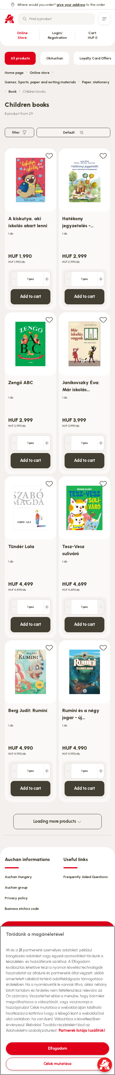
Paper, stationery (95, 82)
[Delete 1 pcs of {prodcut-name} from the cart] (14, 279)
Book (13, 91)
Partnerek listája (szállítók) (82, 1030)
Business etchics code (22, 909)
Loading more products (55, 821)
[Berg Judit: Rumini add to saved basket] (49, 647)
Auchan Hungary (18, 877)
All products (20, 58)
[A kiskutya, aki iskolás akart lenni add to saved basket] (49, 155)
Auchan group (16, 887)
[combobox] (56, 19)
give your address (71, 5)
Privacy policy (16, 898)
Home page (14, 73)
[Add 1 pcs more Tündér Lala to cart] (47, 607)
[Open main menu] (104, 19)
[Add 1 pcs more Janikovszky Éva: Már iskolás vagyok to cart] (101, 443)
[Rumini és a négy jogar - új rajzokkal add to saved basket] (103, 647)
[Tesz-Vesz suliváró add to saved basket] (103, 483)
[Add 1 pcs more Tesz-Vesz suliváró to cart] (101, 607)
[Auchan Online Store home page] (9, 19)
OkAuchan (54, 58)
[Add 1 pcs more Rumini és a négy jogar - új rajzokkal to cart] (101, 771)
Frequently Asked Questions (85, 877)
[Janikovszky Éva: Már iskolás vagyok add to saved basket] (103, 319)
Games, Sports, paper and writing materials (40, 82)
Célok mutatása (57, 1063)
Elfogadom (57, 1048)
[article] (30, 229)
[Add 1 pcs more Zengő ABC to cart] (47, 443)
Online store (40, 73)
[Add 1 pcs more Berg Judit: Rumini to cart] (47, 771)
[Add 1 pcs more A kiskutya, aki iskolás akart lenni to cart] (47, 279)
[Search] (24, 19)
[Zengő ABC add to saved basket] (49, 319)
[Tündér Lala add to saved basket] (49, 483)
